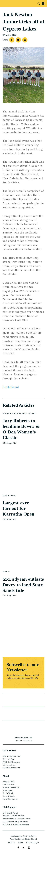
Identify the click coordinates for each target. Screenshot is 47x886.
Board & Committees (11, 787)
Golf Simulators (9, 765)
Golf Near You (8, 759)
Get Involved (9, 750)
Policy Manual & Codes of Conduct (17, 819)
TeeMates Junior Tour (11, 768)
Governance (7, 790)
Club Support (9, 807)
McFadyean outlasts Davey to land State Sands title (23, 585)
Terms (20, 842)
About (6, 776)
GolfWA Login (32, 842)
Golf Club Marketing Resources (15, 822)
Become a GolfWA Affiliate (14, 816)
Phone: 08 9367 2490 (23, 738)
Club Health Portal (10, 813)
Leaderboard (11, 387)
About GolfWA (9, 782)
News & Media (8, 796)
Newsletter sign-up (10, 799)
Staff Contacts (8, 785)
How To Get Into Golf (11, 756)
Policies (11, 842)
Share (5, 40)
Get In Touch (8, 793)
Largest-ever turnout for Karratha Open (18, 508)
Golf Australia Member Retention (16, 824)
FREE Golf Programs (11, 762)
